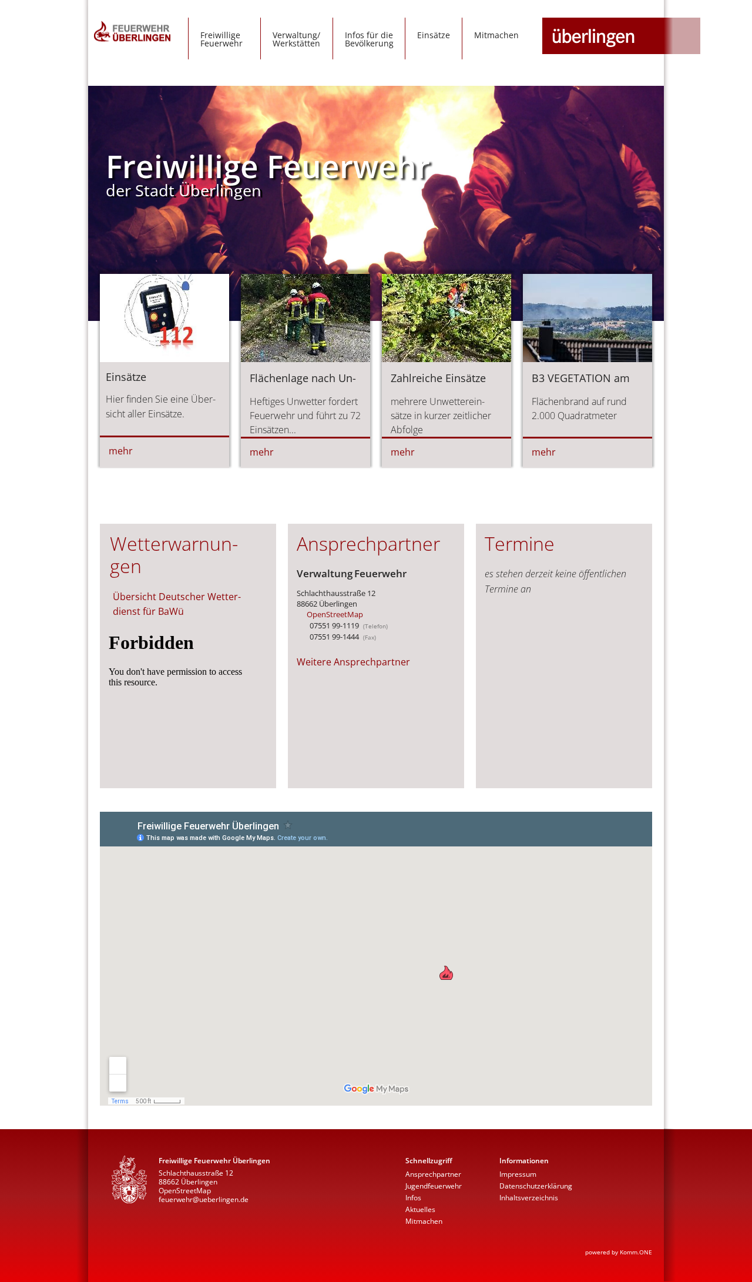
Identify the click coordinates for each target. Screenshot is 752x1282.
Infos (413, 1198)
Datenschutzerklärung (535, 1186)
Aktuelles (420, 1209)
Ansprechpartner (433, 1174)
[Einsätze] (164, 370)
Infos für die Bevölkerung (369, 39)
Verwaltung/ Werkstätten (296, 39)
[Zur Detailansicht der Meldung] (305, 358)
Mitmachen (496, 35)
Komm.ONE (636, 1252)
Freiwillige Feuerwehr (221, 39)
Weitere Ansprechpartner (353, 661)
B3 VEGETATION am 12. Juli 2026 (581, 385)
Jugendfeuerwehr (433, 1186)
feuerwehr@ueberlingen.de (204, 1199)
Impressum (517, 1174)
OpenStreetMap (335, 614)
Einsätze (433, 35)
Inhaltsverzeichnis (528, 1198)
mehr (121, 450)
